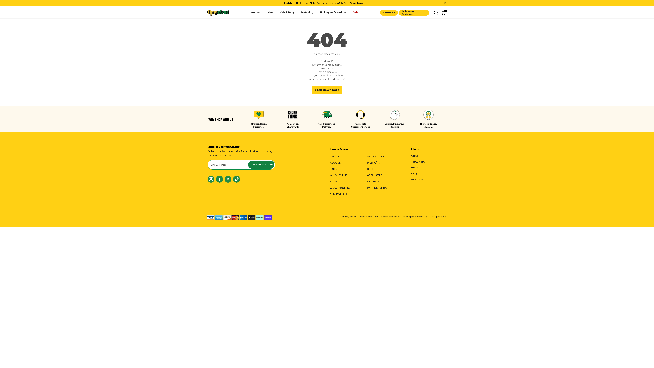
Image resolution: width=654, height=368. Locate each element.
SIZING (334, 181)
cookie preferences (413, 216)
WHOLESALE (338, 175)
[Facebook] (219, 179)
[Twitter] (228, 179)
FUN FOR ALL (339, 194)
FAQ (414, 173)
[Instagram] (211, 179)
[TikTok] (236, 179)
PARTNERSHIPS (377, 187)
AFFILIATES (374, 175)
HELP (414, 167)
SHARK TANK (375, 156)
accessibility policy (390, 216)
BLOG (371, 169)
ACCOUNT (336, 162)
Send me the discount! (261, 164)
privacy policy (349, 216)
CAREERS (373, 181)
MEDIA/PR (373, 162)
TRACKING (418, 161)
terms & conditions (368, 216)
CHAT (415, 155)
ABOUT (334, 156)
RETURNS (417, 179)
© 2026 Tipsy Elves (436, 216)
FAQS (333, 169)
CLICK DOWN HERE (327, 90)
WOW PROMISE (340, 187)
